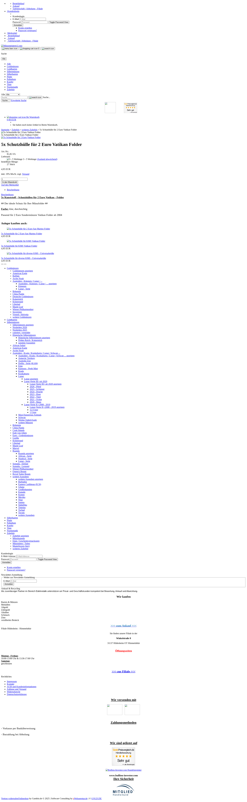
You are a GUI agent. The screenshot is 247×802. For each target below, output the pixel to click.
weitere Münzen (25, 422)
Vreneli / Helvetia (20, 314)
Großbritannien (25, 489)
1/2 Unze (34, 410)
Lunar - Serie (24, 289)
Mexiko (21, 497)
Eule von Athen (20, 433)
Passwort (17, 22)
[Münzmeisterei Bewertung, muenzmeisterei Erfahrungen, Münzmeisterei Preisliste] (123, 765)
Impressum (12, 681)
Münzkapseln (19, 538)
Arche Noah (18, 278)
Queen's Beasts (19, 471)
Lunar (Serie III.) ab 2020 (35, 381)
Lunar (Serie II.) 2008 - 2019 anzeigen (47, 407)
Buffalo (16, 276)
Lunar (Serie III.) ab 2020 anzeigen (45, 384)
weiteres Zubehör (20, 548)
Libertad (16, 304)
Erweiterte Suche (18, 100)
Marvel (16, 448)
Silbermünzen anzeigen (23, 325)
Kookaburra (23, 373)
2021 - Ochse (36, 399)
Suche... (46, 97)
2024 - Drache (36, 391)
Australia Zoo (24, 361)
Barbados (22, 482)
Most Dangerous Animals (29, 415)
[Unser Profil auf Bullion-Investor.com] (124, 770)
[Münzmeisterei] (11, 45)
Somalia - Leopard (21, 466)
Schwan (22, 417)
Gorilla (16, 438)
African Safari (19, 345)
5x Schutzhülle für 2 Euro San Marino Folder (21, 233)
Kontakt (10, 684)
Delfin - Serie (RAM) (28, 363)
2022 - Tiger (35, 397)
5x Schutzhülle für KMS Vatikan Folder (19, 246)
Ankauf (16, 6)
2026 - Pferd (35, 386)
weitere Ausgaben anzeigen (30, 479)
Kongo (21, 494)
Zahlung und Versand (16, 689)
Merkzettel (12, 33)
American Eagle (20, 273)
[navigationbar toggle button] (9, 48)
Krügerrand (18, 301)
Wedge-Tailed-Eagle (27, 420)
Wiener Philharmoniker (23, 309)
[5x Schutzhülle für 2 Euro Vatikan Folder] (21, 137)
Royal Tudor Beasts (21, 474)
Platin (9, 76)
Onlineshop (23, 798)
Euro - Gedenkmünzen (23, 435)
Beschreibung (13, 190)
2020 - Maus (35, 402)
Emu (20, 366)
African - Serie (25, 456)
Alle (9, 64)
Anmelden (6, 562)
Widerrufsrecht (13, 692)
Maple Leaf (18, 307)
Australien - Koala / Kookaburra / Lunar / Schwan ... (36, 353)
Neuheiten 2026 (20, 327)
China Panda (18, 294)
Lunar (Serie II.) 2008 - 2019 (37, 404)
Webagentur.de (80, 798)
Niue (20, 500)
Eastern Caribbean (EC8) (29, 484)
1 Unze (33, 412)
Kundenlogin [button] (13, 11)
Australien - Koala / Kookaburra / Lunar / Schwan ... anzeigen (46, 355)
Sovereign (17, 312)
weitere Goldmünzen (22, 317)
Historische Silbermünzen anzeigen (34, 337)
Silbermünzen (13, 71)
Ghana (21, 487)
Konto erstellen (25, 28)
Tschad (21, 510)
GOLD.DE (96, 798)
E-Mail (16, 19)
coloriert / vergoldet (21, 332)
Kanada (21, 492)
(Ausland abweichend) (47, 159)
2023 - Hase (35, 394)
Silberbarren (12, 74)
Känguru (22, 286)
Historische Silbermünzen (24, 335)
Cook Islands (18, 430)
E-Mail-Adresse (8, 556)
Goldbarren (12, 69)
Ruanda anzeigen (26, 453)
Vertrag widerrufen (9, 798)
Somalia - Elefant (20, 464)
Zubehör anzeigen (21, 536)
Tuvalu (21, 512)
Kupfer (10, 82)
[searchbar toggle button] (48, 48)
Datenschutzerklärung (17, 694)
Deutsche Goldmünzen (23, 296)
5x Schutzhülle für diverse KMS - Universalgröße (23, 258)
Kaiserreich (18, 299)
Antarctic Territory (26, 358)
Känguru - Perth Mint (28, 368)
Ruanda (16, 451)
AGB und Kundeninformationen (21, 686)
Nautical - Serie (25, 458)
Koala (21, 371)
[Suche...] (35, 97)
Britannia (17, 291)
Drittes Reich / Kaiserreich (30, 340)
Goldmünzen (13, 66)
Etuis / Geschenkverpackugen (26, 541)
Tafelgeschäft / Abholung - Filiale (28, 8)
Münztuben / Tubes (21, 543)
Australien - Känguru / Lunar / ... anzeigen (37, 283)
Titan (9, 84)
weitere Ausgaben (21, 476)
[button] (2, 264)
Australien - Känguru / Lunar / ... (27, 281)
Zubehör (11, 89)
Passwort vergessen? (27, 30)
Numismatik (12, 87)
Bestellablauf (18, 3)
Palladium (11, 79)
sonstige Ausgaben (26, 343)
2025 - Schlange (37, 389)
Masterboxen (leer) (21, 546)
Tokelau (22, 507)
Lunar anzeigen (31, 379)
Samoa (21, 502)
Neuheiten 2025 (20, 330)
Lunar (21, 376)
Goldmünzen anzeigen (23, 271)
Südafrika (22, 505)
